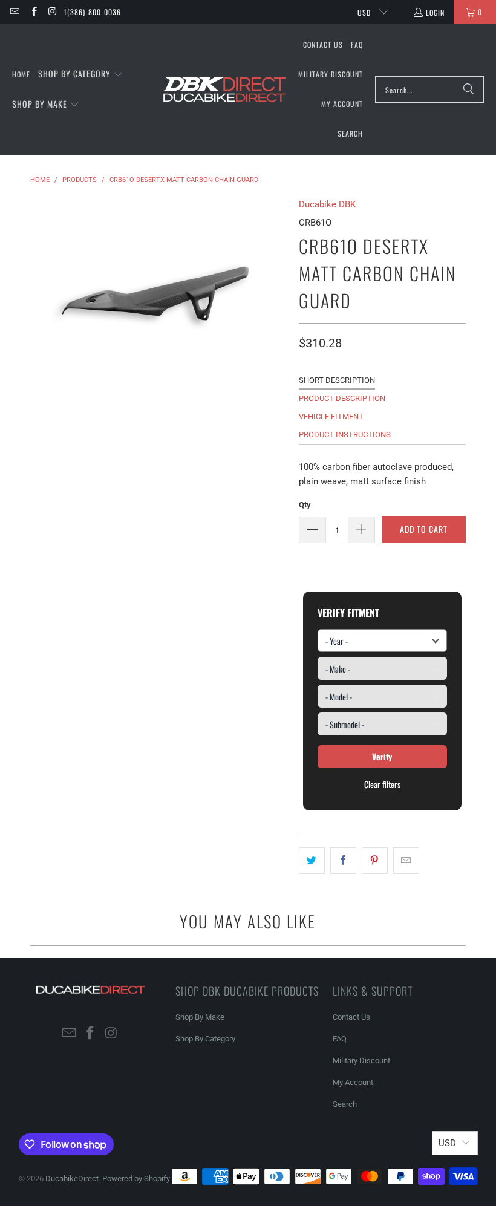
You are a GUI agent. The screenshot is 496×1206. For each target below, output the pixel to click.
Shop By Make (199, 1017)
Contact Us (351, 1017)
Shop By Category (205, 1038)
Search (345, 1104)
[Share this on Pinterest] (375, 860)
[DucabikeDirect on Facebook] (33, 12)
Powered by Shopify (136, 1178)
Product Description (342, 398)
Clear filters (382, 784)
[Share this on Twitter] (312, 860)
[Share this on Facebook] (343, 860)
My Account (353, 1082)
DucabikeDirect (72, 1178)
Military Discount (361, 1060)
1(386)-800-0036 (92, 12)
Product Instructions (345, 434)
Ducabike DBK (327, 204)
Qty (305, 504)
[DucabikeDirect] (224, 90)
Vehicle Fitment (331, 416)
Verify (382, 756)
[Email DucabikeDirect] (14, 12)
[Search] (469, 89)
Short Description (337, 380)
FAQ (340, 1038)
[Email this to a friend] (406, 860)
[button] (80, 74)
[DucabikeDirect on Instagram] (52, 12)
